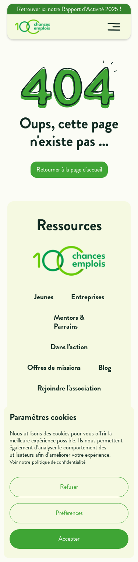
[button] (114, 26)
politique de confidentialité (58, 462)
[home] (30, 27)
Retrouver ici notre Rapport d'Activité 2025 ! (69, 9)
